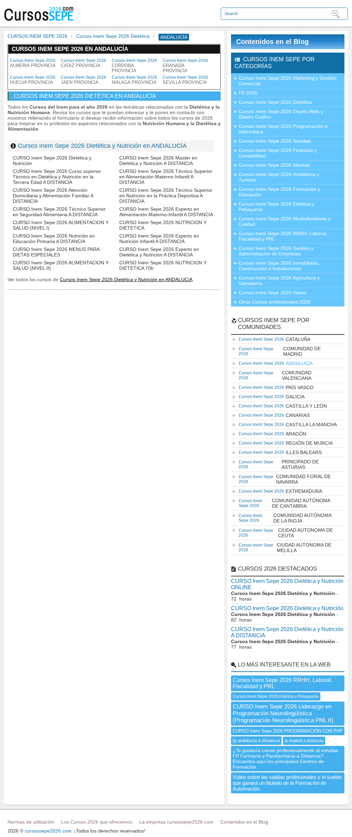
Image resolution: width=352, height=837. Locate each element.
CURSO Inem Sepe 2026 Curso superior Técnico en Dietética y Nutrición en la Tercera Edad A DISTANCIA (57, 176)
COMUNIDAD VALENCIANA (275, 375)
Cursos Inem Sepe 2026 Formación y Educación (279, 191)
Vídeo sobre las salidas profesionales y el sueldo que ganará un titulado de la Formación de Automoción (287, 783)
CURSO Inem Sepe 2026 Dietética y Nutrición (287, 608)
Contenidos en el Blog (272, 41)
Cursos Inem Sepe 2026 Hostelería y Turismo (279, 177)
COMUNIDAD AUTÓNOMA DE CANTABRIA (284, 503)
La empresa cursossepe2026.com (176, 822)
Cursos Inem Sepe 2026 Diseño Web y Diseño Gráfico (281, 114)
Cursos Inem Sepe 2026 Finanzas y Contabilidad (278, 152)
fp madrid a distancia (304, 740)
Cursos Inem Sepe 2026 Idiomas (274, 165)
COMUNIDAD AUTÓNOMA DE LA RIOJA (285, 518)
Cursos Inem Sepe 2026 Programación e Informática (283, 128)
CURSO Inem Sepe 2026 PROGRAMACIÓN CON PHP (288, 731)
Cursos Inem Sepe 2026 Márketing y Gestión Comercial (288, 80)
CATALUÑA (274, 339)
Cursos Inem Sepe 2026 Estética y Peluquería (276, 206)
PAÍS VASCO (276, 387)
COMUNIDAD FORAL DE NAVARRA (285, 479)
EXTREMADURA (280, 491)
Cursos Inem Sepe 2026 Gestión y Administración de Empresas (276, 250)
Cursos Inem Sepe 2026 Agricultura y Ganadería (279, 280)
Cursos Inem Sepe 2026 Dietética (113, 36)
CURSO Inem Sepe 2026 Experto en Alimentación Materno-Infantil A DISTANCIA (166, 211)
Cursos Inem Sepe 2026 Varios (272, 292)
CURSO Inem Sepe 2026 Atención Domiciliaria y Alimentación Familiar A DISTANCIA (53, 195)
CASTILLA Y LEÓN (283, 406)
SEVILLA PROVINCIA (185, 80)
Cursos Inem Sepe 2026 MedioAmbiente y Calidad (285, 221)
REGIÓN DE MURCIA (286, 443)
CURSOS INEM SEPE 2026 (37, 36)
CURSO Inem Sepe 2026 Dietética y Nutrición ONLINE (287, 584)
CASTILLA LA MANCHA (288, 424)
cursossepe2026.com (48, 831)
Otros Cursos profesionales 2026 (274, 302)
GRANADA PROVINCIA (185, 65)
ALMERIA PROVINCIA (33, 63)
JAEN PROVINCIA (83, 80)
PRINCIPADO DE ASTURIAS (279, 464)
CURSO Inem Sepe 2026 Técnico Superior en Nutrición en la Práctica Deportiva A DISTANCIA (165, 195)
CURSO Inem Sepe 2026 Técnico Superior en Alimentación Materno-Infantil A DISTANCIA (165, 176)
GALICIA (272, 396)
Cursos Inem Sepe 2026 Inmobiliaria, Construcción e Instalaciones (279, 265)
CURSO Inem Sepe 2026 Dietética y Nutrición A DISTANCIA (287, 632)
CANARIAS (274, 415)
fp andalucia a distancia (256, 740)
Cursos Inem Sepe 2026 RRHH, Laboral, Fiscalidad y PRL (283, 236)
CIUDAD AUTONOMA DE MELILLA (285, 547)
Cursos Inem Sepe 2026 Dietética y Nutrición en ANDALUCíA (102, 145)
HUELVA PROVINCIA (32, 80)
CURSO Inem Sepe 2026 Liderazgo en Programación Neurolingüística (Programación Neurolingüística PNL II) (283, 713)
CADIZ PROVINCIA (83, 63)
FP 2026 (248, 93)
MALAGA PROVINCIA (134, 80)
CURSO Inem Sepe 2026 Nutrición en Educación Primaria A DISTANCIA (54, 238)
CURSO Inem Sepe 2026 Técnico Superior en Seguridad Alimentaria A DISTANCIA (59, 211)
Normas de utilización (31, 822)
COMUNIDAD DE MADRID (280, 351)
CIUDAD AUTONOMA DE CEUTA (286, 532)
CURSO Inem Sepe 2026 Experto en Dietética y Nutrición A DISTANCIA (159, 251)
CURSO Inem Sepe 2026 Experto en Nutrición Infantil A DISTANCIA (159, 238)
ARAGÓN (272, 434)
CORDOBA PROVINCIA (134, 65)
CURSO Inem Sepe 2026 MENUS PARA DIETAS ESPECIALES (56, 251)
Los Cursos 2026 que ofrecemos (96, 822)
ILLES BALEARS (280, 452)
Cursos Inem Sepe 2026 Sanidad (275, 141)
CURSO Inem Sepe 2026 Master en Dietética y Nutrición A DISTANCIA (158, 160)
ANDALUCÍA (276, 363)
